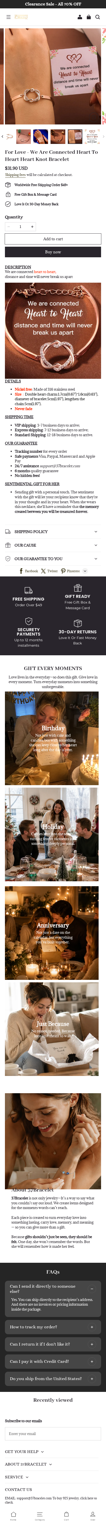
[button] (8, 17)
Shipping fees (15, 175)
